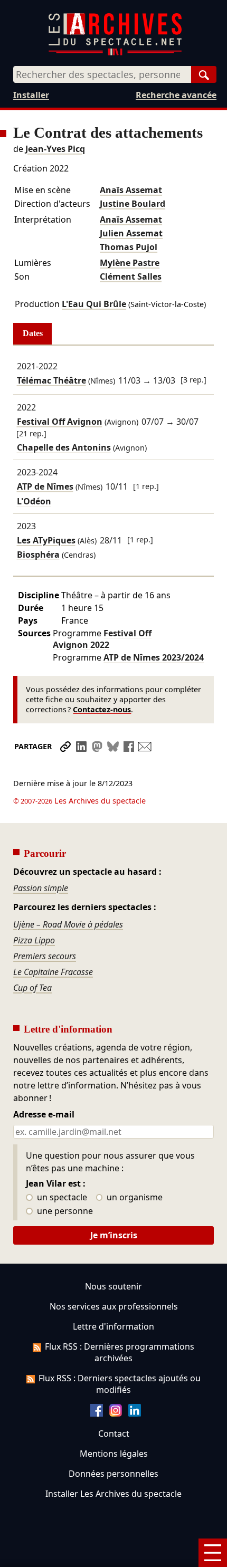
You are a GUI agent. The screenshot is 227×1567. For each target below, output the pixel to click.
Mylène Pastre (129, 263)
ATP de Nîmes (45, 486)
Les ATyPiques (46, 540)
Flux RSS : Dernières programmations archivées (119, 1352)
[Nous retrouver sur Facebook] (96, 1413)
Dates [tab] (33, 333)
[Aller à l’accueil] (115, 53)
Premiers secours (44, 956)
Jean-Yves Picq (55, 149)
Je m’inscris (113, 1235)
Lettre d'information (113, 1326)
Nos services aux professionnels (114, 1306)
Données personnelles (113, 1473)
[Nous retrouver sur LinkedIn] (134, 1413)
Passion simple (40, 888)
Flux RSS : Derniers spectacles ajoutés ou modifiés (120, 1384)
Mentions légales (114, 1453)
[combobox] (102, 74)
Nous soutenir (113, 1286)
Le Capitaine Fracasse (53, 972)
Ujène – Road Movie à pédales (68, 924)
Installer (31, 95)
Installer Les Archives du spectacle (113, 1493)
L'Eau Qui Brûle (94, 304)
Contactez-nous (102, 709)
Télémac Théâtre (51, 380)
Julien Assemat (131, 233)
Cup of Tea (32, 987)
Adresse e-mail (43, 1115)
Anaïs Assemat (131, 190)
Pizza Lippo (34, 940)
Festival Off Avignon (59, 421)
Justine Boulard (132, 203)
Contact (113, 1433)
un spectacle (61, 1197)
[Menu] (212, 1553)
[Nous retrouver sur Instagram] (115, 1413)
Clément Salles (131, 276)
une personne (64, 1211)
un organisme (134, 1197)
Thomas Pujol (128, 247)
